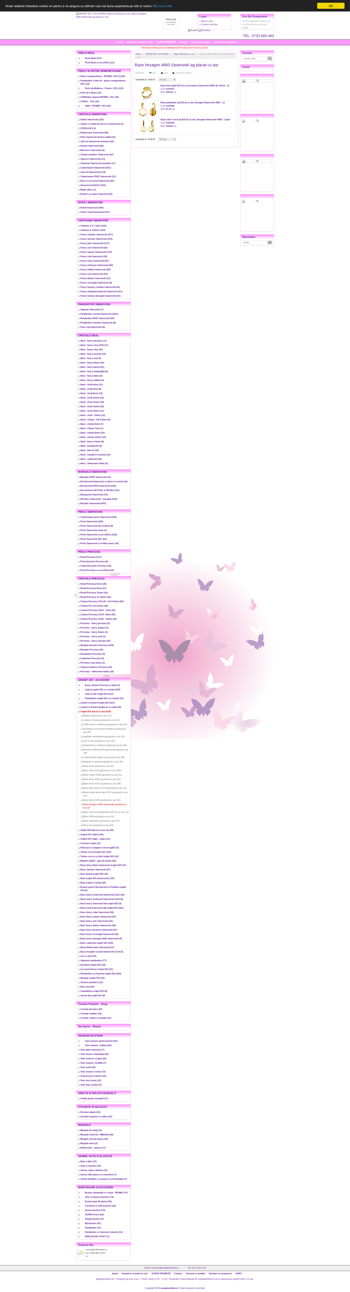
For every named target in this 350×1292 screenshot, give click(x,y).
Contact (183, 42)
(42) (98, 106)
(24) (93, 437)
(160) (98, 517)
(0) (96, 194)
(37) (97, 1236)
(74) (99, 1197)
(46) (94, 606)
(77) (93, 960)
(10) (95, 454)
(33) (103, 865)
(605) (93, 503)
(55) (95, 269)
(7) (92, 309)
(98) (94, 132)
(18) (97, 671)
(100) (93, 185)
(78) (99, 97)
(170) (96, 252)
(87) (97, 154)
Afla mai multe (162, 6)
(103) (96, 239)
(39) (93, 256)
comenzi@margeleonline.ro (165, 1268)
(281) (102, 908)
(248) (98, 534)
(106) (98, 486)
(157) (93, 58)
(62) (93, 539)
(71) (93, 341)
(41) (89, 101)
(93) (95, 1210)
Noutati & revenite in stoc (140, 42)
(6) (92, 327)
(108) (102, 770)
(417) (95, 212)
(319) (92, 230)
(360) (92, 207)
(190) (96, 943)
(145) (95, 852)
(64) (94, 1214)
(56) (98, 861)
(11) (105, 788)
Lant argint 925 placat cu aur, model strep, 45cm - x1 (96, 1253)
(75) (106, 1192)
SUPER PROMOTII (166, 42)
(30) (99, 543)
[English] (193, 30)
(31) (93, 1227)
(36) (96, 1134)
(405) (100, 973)
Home (120, 42)
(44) (92, 406)
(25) (97, 570)
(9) (94, 463)
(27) (93, 588)
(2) (94, 627)
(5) (92, 654)
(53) (98, 916)
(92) (97, 181)
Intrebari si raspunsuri (225, 42)
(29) (98, 619)
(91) (100, 490)
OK (331, 5)
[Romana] (204, 30)
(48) (105, 745)
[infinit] (257, 81)
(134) (93, 172)
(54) (94, 274)
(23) (98, 176)
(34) (91, 1013)
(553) (95, 167)
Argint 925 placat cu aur (184, 54)
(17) (97, 163)
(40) (95, 597)
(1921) (99, 314)
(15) (98, 137)
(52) (105, 724)
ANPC (239, 1273)
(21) (95, 278)
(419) (93, 226)
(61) (92, 367)
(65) (87, 987)
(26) (94, 247)
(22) (92, 397)
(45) (97, 614)
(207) (96, 234)
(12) (91, 384)
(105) (98, 499)
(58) (97, 830)
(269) (91, 521)
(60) (92, 146)
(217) (91, 557)
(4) (92, 150)
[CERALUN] (257, 121)
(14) (99, 62)
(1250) (102, 76)
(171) (94, 243)
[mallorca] (257, 161)
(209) (102, 689)
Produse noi (86, 1244)
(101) (97, 702)
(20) (97, 141)
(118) (92, 119)
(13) (88, 128)
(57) (101, 821)
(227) (99, 694)
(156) (92, 834)
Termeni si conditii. (200, 42)
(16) (92, 362)
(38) (92, 402)
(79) (94, 494)
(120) (104, 88)
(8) (96, 282)
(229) (97, 645)
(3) (92, 663)
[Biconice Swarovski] (257, 201)
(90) (102, 601)
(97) (95, 869)
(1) (101, 124)
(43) (97, 610)
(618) (95, 711)
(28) (93, 584)
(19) (90, 92)
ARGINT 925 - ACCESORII (157, 54)
